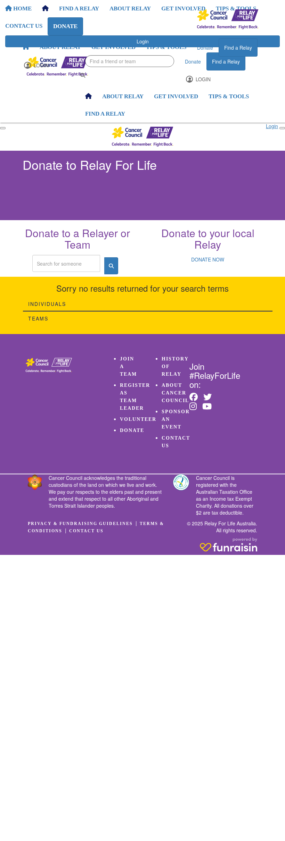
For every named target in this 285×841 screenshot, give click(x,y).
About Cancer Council (175, 393)
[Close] (282, 128)
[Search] (82, 75)
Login (40, 65)
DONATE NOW (207, 259)
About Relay (60, 47)
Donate (205, 47)
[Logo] (228, 19)
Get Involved (113, 47)
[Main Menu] (3, 128)
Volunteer (138, 419)
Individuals (47, 303)
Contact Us (86, 530)
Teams (38, 318)
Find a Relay (238, 47)
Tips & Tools (166, 47)
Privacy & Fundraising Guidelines (80, 523)
